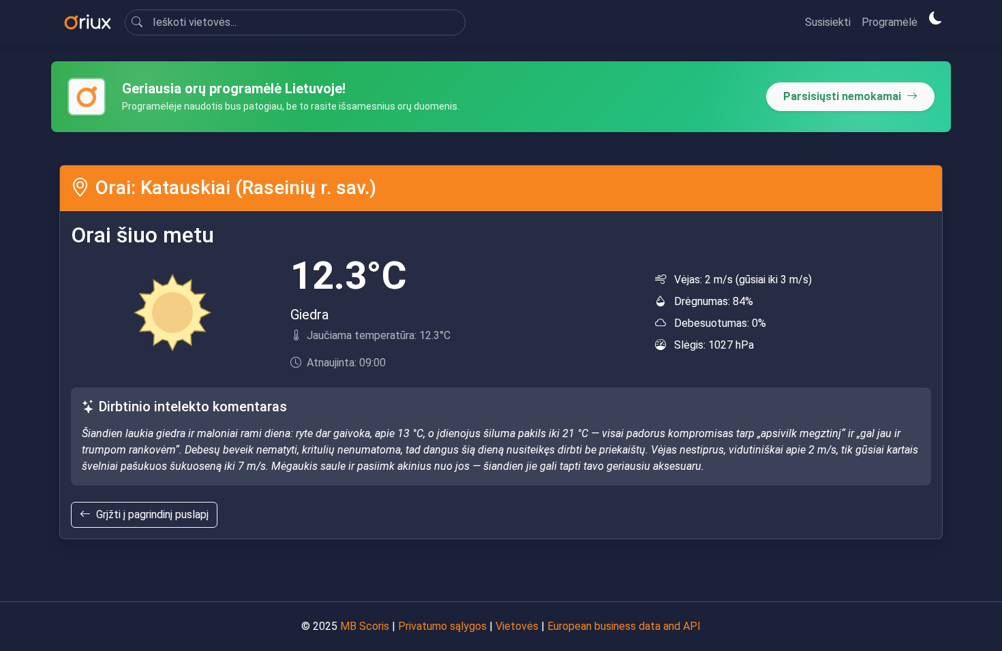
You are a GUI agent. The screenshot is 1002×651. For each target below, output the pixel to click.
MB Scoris (364, 626)
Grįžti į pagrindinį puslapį (152, 514)
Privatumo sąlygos (442, 626)
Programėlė (889, 22)
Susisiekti (828, 22)
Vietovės (517, 626)
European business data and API (624, 626)
